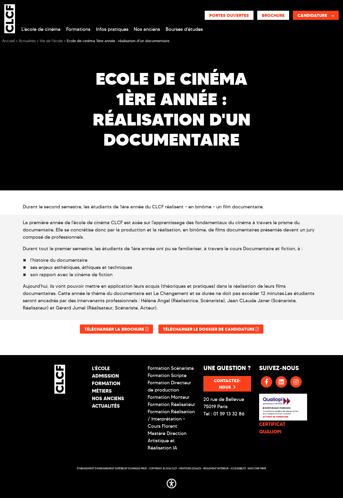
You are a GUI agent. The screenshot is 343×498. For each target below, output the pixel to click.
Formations (78, 29)
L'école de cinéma (41, 29)
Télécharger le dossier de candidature (209, 329)
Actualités (106, 406)
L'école (101, 368)
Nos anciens (147, 29)
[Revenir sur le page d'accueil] (60, 379)
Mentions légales (190, 468)
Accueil (8, 41)
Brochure (273, 15)
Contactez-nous (227, 384)
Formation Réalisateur (171, 404)
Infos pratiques (112, 29)
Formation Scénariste (171, 368)
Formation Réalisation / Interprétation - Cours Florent (171, 419)
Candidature (312, 15)
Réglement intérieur (215, 468)
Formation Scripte (167, 375)
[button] (171, 482)
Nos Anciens (108, 398)
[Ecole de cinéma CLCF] (9, 18)
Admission (105, 376)
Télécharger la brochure (114, 329)
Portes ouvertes (229, 15)
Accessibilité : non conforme (248, 468)
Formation (106, 383)
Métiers (102, 391)
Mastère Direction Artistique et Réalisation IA (167, 440)
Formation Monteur (168, 397)
